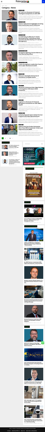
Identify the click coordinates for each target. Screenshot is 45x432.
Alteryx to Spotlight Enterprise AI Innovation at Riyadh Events (29, 76)
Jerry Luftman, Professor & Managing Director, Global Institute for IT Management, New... (33, 220)
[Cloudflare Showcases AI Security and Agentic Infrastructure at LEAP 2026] (33, 374)
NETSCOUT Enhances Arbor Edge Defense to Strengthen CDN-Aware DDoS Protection (31, 89)
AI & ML (20, 124)
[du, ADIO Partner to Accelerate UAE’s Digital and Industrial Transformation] (33, 254)
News (23, 10)
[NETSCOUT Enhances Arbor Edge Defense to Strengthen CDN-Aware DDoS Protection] (33, 335)
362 (10, 138)
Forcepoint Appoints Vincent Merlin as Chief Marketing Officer (30, 53)
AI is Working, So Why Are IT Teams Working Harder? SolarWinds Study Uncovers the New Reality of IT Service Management (30, 39)
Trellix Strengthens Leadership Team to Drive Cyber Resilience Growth (31, 64)
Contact (9, 430)
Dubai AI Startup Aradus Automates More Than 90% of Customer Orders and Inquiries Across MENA (31, 128)
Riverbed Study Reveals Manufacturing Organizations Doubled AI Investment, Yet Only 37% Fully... (33, 301)
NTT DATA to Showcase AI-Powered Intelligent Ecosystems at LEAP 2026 (29, 12)
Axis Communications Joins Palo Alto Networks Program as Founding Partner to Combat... (33, 364)
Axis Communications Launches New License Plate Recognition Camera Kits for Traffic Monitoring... (33, 421)
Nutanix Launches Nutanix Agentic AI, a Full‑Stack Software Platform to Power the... (33, 281)
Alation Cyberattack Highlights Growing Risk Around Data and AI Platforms (31, 24)
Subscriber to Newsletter (31, 430)
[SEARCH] (42, 144)
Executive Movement (22, 62)
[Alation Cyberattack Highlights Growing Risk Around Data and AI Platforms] (5, 153)
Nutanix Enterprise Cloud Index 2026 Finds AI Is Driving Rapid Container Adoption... (32, 320)
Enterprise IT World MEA (23, 15)
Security (22, 85)
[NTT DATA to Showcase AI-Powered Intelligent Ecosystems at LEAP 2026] (5, 147)
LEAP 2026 (20, 10)
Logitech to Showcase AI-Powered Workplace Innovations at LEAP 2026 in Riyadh (30, 103)
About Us (23, 430)
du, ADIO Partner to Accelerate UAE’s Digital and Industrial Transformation (33, 262)
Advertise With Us (16, 430)
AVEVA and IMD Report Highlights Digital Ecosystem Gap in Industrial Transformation (32, 244)
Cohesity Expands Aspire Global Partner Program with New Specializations (31, 115)
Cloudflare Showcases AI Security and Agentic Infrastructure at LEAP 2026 (33, 382)
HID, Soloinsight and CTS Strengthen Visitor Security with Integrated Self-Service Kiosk (33, 401)
